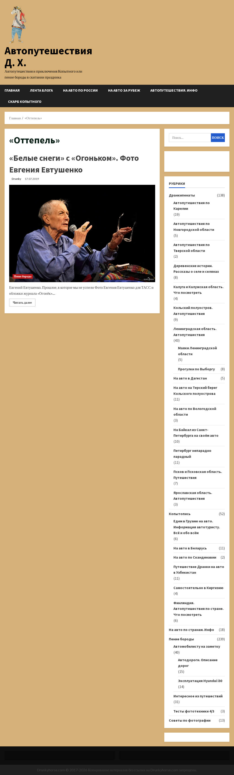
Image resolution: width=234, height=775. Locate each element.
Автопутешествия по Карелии (191, 205)
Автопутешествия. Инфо (173, 90)
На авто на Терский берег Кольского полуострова (195, 390)
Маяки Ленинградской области (197, 351)
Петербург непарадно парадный (192, 453)
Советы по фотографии (189, 720)
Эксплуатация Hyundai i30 (200, 680)
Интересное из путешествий (198, 696)
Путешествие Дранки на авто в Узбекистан (198, 569)
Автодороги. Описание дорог (198, 663)
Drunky (16, 178)
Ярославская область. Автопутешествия (192, 495)
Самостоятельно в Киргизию (198, 587)
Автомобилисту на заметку (196, 646)
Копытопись (180, 513)
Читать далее (24, 303)
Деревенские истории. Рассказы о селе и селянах (196, 268)
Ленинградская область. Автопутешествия (194, 331)
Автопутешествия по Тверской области (191, 247)
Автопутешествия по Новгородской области (193, 226)
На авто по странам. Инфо (191, 629)
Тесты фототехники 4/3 (193, 711)
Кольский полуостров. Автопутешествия (193, 310)
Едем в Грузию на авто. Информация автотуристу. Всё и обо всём (196, 527)
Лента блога (41, 90)
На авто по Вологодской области (194, 411)
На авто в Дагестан (190, 378)
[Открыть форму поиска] (228, 95)
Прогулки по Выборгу (196, 369)
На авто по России (80, 90)
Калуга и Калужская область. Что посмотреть (198, 289)
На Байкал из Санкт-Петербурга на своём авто (195, 432)
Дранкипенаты (182, 195)
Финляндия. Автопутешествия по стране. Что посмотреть (198, 608)
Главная (12, 90)
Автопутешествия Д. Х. (48, 56)
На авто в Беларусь (190, 548)
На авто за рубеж (124, 90)
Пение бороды (22, 276)
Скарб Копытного (24, 101)
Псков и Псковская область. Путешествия (197, 474)
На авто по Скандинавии (194, 557)
